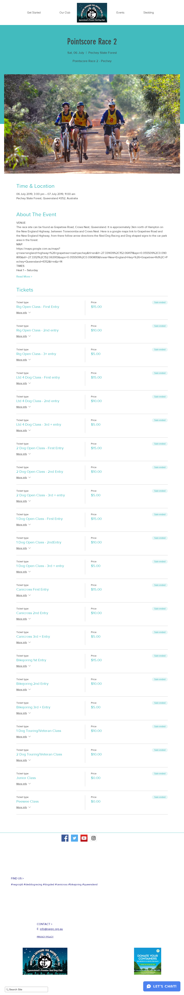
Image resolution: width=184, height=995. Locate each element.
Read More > (24, 276)
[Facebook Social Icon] (64, 838)
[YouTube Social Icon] (84, 838)
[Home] (92, 12)
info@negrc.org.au (51, 928)
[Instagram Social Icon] (93, 838)
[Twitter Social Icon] (74, 838)
